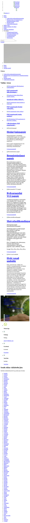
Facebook (6, 352)
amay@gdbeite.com (18, 308)
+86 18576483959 (11, 307)
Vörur (5, 17)
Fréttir (5, 28)
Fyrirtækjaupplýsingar (12, 32)
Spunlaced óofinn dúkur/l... (15, 99)
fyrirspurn (9, 149)
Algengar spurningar (9, 29)
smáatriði (14, 149)
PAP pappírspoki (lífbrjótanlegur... (12, 91)
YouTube (6, 364)
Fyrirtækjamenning (11, 35)
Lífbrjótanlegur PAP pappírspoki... (13, 124)
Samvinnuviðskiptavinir (12, 33)
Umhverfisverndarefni (12, 24)
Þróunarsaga (10, 37)
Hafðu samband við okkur (10, 26)
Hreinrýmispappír (16, 131)
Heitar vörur (7, 25)
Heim (5, 15)
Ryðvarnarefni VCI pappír (14, 194)
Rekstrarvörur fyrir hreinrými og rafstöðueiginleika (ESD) (14, 20)
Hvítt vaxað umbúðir (13, 259)
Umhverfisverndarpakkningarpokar (15, 18)
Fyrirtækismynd (10, 36)
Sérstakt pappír (10, 22)
